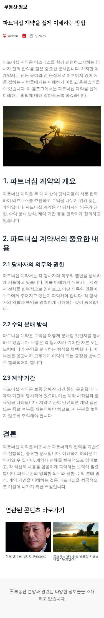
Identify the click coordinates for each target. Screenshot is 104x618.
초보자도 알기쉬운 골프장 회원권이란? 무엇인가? (75, 557)
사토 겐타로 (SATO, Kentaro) (26, 556)
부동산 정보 (15, 6)
